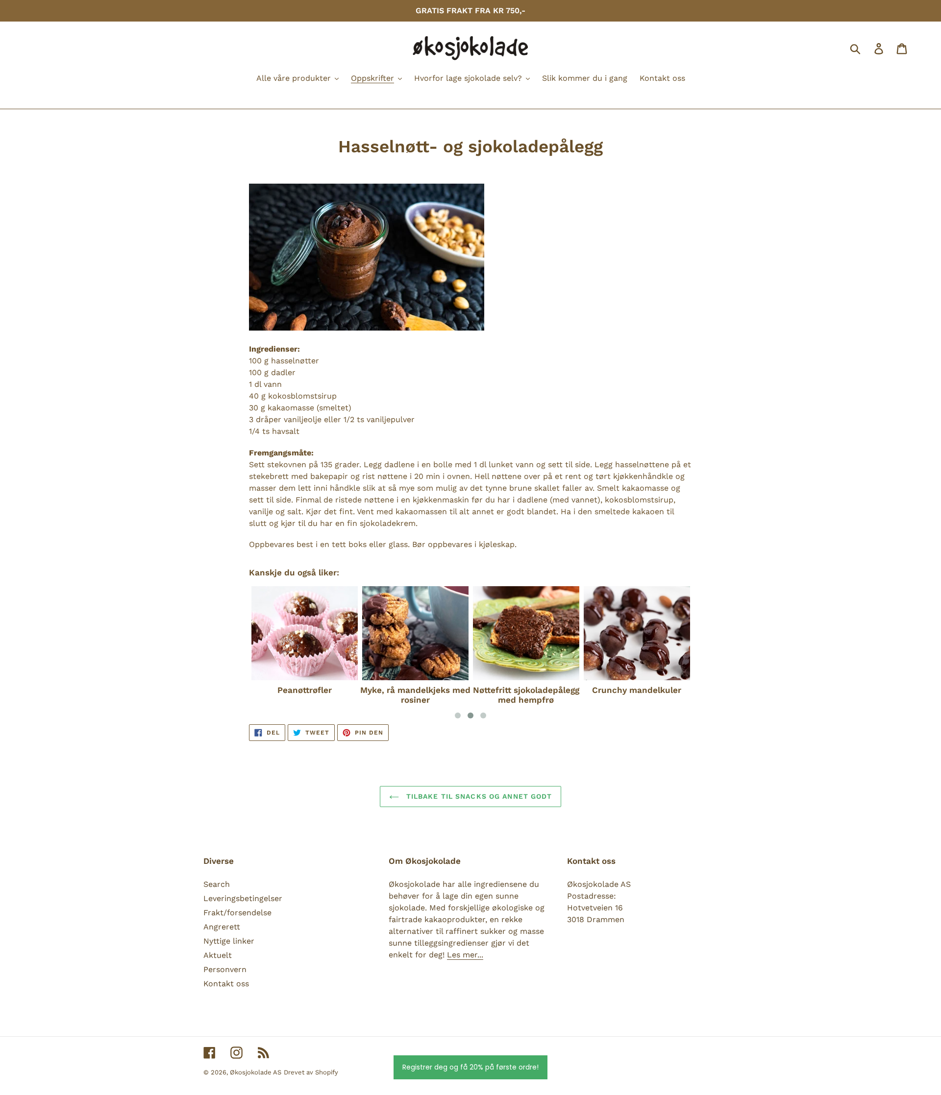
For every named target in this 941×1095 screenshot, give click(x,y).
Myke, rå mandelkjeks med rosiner (415, 695)
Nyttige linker (228, 941)
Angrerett (221, 926)
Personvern (225, 969)
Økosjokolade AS (255, 1072)
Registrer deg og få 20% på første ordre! (470, 1067)
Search (216, 884)
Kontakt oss (226, 983)
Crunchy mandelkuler (636, 690)
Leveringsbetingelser (242, 898)
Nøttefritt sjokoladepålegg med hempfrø (526, 695)
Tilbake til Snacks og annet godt (478, 796)
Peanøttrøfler (304, 690)
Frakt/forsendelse (237, 912)
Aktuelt (217, 955)
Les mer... (465, 954)
